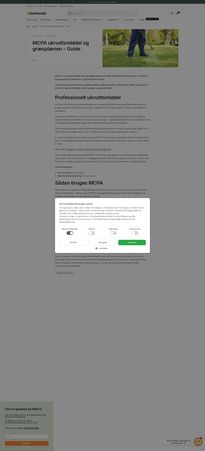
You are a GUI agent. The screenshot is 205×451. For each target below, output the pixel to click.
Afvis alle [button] (73, 242)
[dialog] (102, 225)
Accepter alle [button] (132, 242)
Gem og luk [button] (102, 242)
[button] (102, 249)
